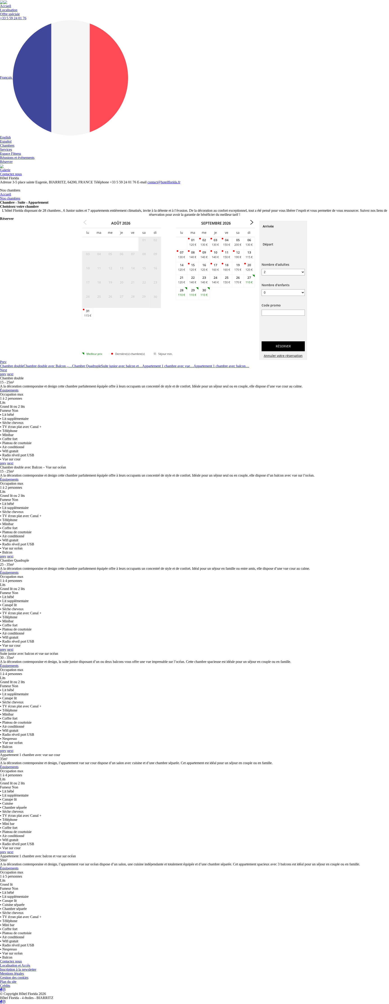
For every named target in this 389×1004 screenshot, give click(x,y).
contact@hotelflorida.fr (163, 182)
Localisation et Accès (15, 965)
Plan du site (8, 982)
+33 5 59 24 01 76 (13, 18)
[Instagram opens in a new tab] (3, 990)
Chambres (7, 145)
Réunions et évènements (17, 158)
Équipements (9, 390)
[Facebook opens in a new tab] (1, 990)
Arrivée (268, 226)
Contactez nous (11, 174)
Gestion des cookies (14, 977)
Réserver (6, 162)
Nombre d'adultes (275, 264)
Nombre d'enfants (275, 285)
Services (6, 149)
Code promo (271, 305)
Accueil (5, 6)
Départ (268, 244)
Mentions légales (12, 973)
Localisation (8, 10)
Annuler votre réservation (283, 355)
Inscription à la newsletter (18, 969)
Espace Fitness (10, 153)
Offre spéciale (10, 14)
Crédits (5, 986)
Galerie (5, 170)
